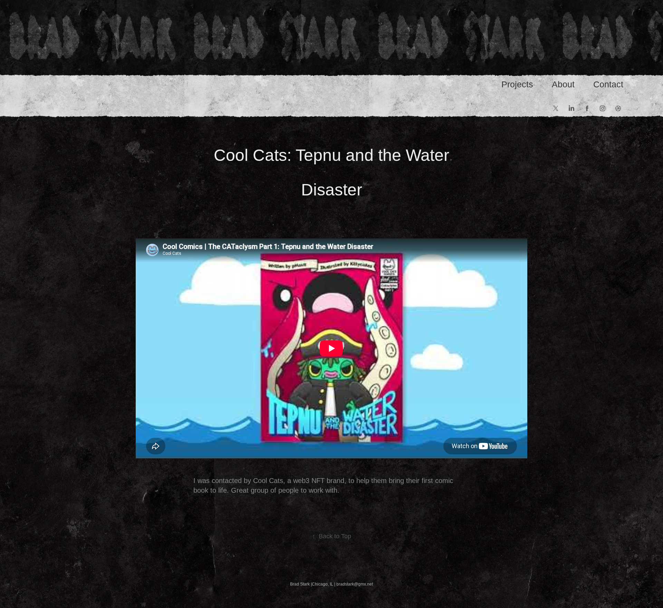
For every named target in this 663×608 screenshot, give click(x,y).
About (563, 84)
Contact (608, 84)
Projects (517, 84)
